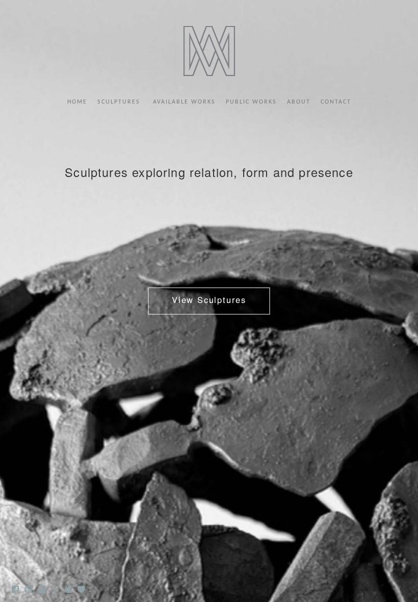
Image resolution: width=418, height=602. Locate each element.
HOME (77, 102)
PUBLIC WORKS (251, 102)
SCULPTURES (120, 102)
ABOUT (298, 102)
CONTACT (336, 102)
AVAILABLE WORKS (184, 102)
